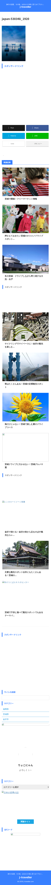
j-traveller (25, 6)
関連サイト (25, 821)
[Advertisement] (25, 95)
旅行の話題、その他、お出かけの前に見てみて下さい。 (25, 874)
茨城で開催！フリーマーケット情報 (21, 199)
